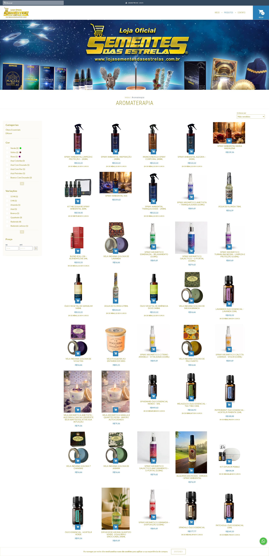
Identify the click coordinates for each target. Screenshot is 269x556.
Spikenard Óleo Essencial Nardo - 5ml (154, 402)
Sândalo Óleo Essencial (192, 527)
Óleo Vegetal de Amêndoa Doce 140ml (154, 307)
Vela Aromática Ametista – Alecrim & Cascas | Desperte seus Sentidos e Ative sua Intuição (78, 418)
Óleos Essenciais (13, 130)
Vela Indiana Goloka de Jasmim (116, 467)
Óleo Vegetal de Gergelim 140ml (78, 307)
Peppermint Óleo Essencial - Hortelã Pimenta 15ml (230, 411)
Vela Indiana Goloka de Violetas (78, 360)
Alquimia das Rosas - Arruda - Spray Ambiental (192, 477)
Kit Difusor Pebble (230, 467)
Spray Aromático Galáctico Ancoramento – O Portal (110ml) (154, 468)
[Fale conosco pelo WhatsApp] (263, 541)
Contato (241, 12)
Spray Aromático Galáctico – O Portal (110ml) (192, 258)
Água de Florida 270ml (116, 306)
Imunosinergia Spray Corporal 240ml (154, 158)
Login (141, 3)
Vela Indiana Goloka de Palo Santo (192, 360)
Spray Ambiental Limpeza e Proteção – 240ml (78, 158)
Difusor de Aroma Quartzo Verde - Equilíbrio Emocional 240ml (116, 534)
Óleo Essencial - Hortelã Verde (78, 533)
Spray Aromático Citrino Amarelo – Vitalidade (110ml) (154, 355)
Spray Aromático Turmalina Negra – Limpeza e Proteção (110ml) (229, 254)
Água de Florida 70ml (229, 206)
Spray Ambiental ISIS (116, 196)
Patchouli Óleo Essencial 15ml (230, 526)
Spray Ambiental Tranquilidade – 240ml (154, 207)
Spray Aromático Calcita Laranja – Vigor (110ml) (230, 355)
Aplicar (36, 248)
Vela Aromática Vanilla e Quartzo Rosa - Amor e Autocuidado (116, 417)
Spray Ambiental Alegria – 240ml (192, 158)
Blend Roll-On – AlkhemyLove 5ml (78, 257)
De (7, 245)
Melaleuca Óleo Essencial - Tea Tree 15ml (192, 405)
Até (21, 245)
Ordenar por (241, 113)
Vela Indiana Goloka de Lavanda (116, 257)
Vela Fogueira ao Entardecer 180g (116, 360)
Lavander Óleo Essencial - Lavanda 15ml (230, 310)
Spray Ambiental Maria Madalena (229, 147)
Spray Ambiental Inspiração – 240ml (116, 158)
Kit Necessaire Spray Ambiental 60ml (78, 207)
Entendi (178, 551)
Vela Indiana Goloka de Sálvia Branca (192, 307)
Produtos (228, 12)
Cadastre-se (133, 3)
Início (217, 12)
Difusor (9, 133)
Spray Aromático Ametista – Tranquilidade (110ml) (192, 203)
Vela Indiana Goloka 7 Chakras (78, 467)
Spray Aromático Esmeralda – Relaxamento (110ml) (154, 254)
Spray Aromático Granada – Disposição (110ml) (154, 523)
